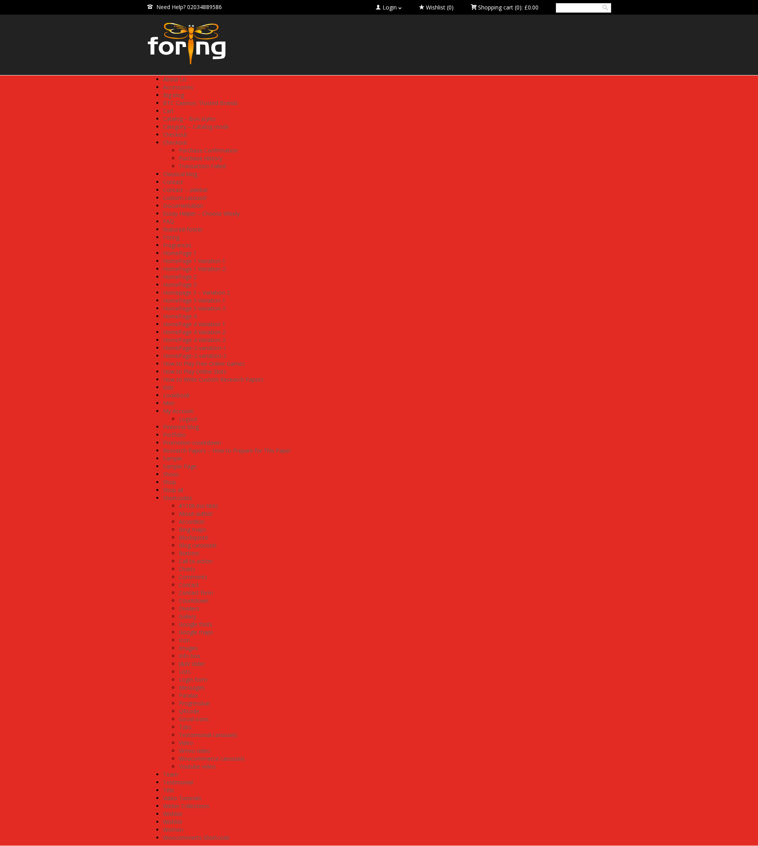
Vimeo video (194, 750)
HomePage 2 (180, 276)
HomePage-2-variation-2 (194, 355)
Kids (168, 387)
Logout (188, 419)
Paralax (188, 695)
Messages (192, 687)
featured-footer (183, 229)
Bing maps (192, 529)
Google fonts (195, 624)
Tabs (185, 727)
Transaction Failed (202, 166)
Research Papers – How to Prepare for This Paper (227, 450)
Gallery (187, 616)
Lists (185, 671)
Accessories (178, 87)
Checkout (175, 134)
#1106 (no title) (198, 505)
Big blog (173, 95)
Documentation (183, 205)
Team (170, 774)
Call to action (195, 561)
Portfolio (174, 434)
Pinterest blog (181, 427)
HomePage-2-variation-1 (194, 348)
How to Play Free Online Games (204, 363)
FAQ (168, 221)
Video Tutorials (182, 798)
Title (168, 790)
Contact (173, 182)
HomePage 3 (180, 284)
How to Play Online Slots (194, 371)
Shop (169, 482)
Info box (189, 656)
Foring (171, 237)
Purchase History (200, 158)
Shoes (171, 474)
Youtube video (197, 766)
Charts (187, 569)
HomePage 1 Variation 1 (194, 261)
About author (196, 513)
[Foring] (221, 44)
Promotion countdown (192, 442)
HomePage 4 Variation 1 (194, 324)
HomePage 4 (180, 316)
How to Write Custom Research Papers (213, 379)
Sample (172, 458)
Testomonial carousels (208, 735)
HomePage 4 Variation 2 (194, 332)
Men (168, 403)
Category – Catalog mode (196, 126)
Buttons (189, 553)
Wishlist (172, 814)
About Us (175, 79)
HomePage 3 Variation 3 (194, 308)
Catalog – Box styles (189, 118)
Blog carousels (198, 545)
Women (173, 829)
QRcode (189, 711)
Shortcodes (177, 498)
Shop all (173, 490)
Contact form (196, 592)
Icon (184, 640)
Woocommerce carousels (212, 758)
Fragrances (177, 245)
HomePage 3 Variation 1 (194, 300)
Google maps (196, 632)
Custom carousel (184, 197)
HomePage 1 (180, 253)
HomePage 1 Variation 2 (194, 269)
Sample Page (180, 466)
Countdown (193, 600)
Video (186, 742)
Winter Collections (186, 806)
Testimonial (178, 782)
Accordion (192, 521)
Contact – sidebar (185, 190)
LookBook (176, 395)
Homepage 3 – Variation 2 (196, 292)
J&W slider (192, 663)
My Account (178, 411)
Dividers (189, 608)
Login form (193, 679)
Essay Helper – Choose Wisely (201, 213)
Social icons (194, 719)
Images (188, 648)
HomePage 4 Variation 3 (194, 340)
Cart (168, 111)
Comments (193, 577)
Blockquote (193, 537)
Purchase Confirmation (208, 150)
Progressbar (194, 703)
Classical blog (180, 174)
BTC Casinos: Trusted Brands (200, 103)
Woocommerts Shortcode (196, 837)
